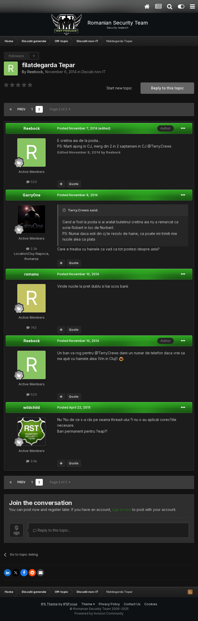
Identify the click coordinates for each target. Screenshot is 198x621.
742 (33, 327)
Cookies (150, 604)
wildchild (31, 407)
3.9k (33, 461)
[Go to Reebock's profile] (11, 68)
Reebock (35, 72)
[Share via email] (40, 572)
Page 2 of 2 (59, 109)
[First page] (10, 109)
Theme (87, 604)
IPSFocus (70, 604)
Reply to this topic (167, 88)
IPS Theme (49, 604)
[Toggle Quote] (64, 210)
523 (33, 182)
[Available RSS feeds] (190, 592)
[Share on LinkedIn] (7, 572)
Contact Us (132, 604)
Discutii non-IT (93, 72)
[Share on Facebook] (24, 572)
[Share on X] (15, 572)
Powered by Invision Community (99, 613)
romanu (31, 274)
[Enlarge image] (121, 358)
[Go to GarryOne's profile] (31, 219)
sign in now (121, 509)
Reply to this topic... (53, 530)
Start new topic (119, 88)
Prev (21, 109)
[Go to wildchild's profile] (31, 431)
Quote (74, 184)
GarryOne (31, 195)
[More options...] (183, 128)
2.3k (33, 249)
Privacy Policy (109, 604)
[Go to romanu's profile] (31, 298)
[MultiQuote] (61, 184)
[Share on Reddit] (32, 572)
